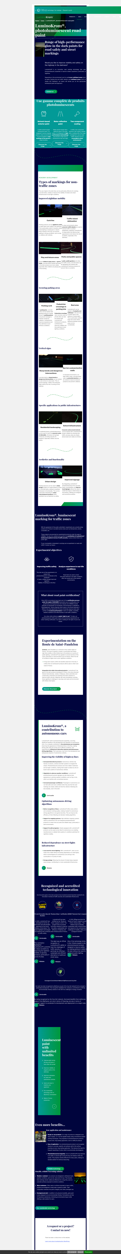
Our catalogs (57, 10)
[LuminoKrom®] (45, 17)
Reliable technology (54, 1169)
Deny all (80, 1252)
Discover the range (43, 145)
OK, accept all (72, 1252)
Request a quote (67, 10)
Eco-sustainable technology (46, 1208)
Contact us (50, 91)
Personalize (88, 1252)
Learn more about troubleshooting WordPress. (57, 1241)
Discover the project (50, 689)
